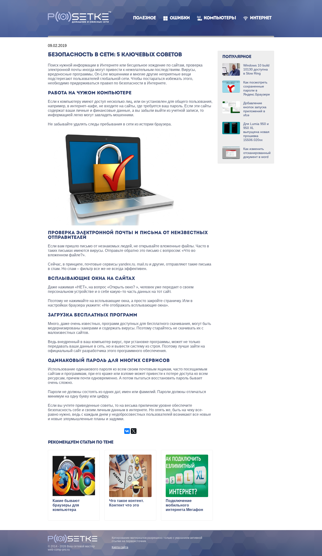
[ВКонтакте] (127, 431)
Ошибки (180, 18)
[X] (133, 431)
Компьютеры (220, 18)
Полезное (144, 18)
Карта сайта (120, 547)
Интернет (261, 18)
